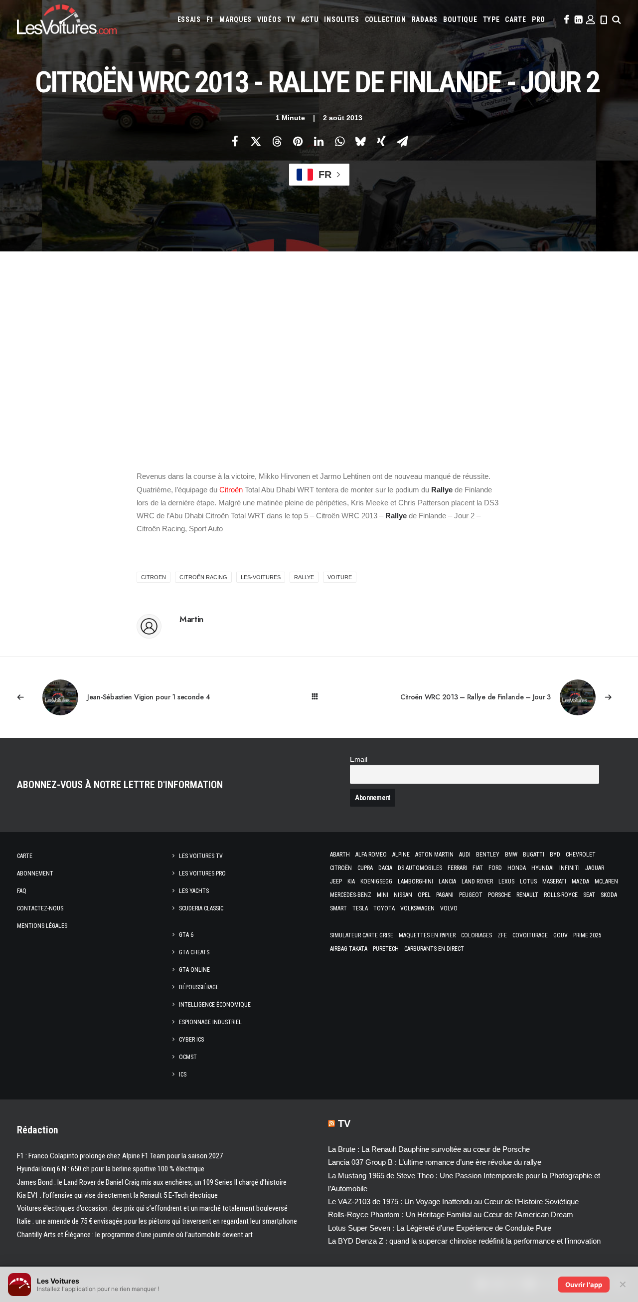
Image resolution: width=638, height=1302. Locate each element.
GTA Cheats (194, 952)
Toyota (384, 908)
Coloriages (476, 935)
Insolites (341, 19)
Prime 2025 (587, 935)
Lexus (506, 881)
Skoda (609, 894)
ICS (182, 1074)
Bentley (487, 854)
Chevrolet (581, 854)
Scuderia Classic (201, 908)
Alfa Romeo (371, 854)
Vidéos (269, 19)
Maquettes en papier (427, 935)
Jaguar (594, 868)
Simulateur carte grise (361, 935)
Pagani (445, 894)
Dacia (385, 868)
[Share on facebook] (235, 141)
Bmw (511, 854)
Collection (385, 19)
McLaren (606, 881)
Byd (555, 854)
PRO (538, 19)
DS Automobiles (420, 868)
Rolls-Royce (561, 894)
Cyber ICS (191, 1039)
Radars (425, 19)
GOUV (560, 935)
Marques (235, 19)
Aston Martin (434, 854)
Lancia (447, 881)
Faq (21, 890)
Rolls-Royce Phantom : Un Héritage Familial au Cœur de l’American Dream (450, 1214)
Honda (516, 868)
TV (291, 19)
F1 (210, 19)
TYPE (491, 19)
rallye (304, 577)
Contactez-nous (40, 908)
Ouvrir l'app (583, 1285)
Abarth (340, 854)
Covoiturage (530, 935)
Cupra (365, 868)
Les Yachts (194, 890)
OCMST (188, 1057)
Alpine (401, 854)
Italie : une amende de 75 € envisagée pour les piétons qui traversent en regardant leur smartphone (157, 1221)
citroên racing (203, 577)
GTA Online (194, 969)
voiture (339, 577)
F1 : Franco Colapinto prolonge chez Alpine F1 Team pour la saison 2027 (120, 1155)
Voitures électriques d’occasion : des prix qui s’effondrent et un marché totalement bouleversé (152, 1208)
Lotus (528, 881)
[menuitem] (189, 19)
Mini (382, 894)
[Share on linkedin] (318, 141)
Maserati (554, 881)
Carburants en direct (434, 948)
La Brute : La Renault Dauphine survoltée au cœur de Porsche (429, 1149)
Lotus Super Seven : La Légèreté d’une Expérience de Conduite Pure (439, 1228)
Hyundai (542, 868)
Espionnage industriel (210, 1022)
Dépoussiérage (199, 987)
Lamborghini (415, 881)
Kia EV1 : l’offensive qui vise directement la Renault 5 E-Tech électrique (117, 1195)
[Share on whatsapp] (339, 141)
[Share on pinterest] (298, 141)
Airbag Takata (348, 948)
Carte (24, 856)
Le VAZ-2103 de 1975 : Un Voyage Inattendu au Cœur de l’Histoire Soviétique (453, 1201)
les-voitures (261, 577)
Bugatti (533, 854)
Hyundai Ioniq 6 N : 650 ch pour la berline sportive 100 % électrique (110, 1168)
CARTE (515, 19)
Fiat (478, 868)
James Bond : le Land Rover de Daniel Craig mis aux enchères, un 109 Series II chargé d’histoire (152, 1182)
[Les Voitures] (67, 19)
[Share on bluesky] (360, 141)
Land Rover (477, 881)
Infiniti (569, 868)
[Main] (319, 696)
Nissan (403, 894)
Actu (310, 19)
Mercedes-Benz (350, 894)
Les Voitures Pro (202, 873)
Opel (424, 894)
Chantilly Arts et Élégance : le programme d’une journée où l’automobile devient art (135, 1234)
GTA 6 (186, 934)
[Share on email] (402, 141)
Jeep (336, 881)
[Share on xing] (381, 141)
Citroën (231, 489)
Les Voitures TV (201, 856)
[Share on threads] (277, 141)
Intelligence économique (215, 1004)
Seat (589, 894)
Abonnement (35, 873)
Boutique (460, 19)
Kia (351, 881)
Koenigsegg (376, 881)
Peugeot (470, 894)
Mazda (580, 881)
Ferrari (457, 868)
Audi (465, 854)
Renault (527, 894)
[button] (565, 19)
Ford (495, 868)
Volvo (449, 908)
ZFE (502, 935)
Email (358, 759)
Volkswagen (417, 908)
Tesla (360, 908)
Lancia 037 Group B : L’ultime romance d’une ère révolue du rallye (434, 1162)
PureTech (386, 948)
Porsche (499, 894)
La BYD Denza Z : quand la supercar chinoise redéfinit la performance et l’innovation (464, 1241)
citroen (153, 577)
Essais (189, 19)
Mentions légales (42, 925)
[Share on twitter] (256, 141)
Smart (338, 908)
